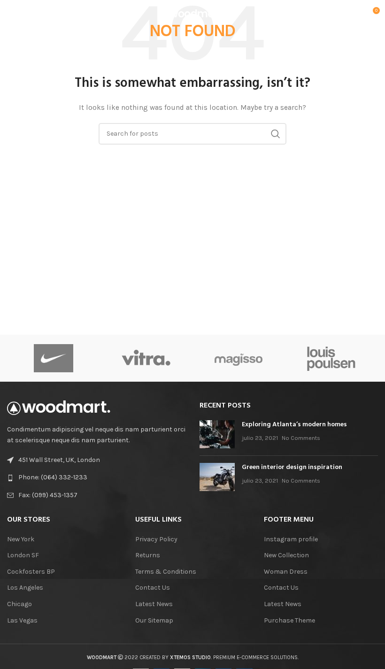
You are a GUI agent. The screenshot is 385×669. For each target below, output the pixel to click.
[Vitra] (146, 358)
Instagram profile (291, 539)
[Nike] (53, 358)
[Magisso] (238, 358)
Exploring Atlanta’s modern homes (294, 424)
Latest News (154, 604)
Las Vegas (22, 620)
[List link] (96, 477)
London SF (23, 555)
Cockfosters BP (31, 572)
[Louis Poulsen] (331, 358)
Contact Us (152, 588)
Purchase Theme (289, 620)
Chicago (19, 604)
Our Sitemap (154, 620)
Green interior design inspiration (292, 467)
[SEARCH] (275, 134)
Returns (147, 555)
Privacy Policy (156, 539)
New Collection (286, 555)
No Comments (301, 437)
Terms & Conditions (165, 572)
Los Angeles (25, 588)
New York (20, 539)
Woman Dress (286, 572)
